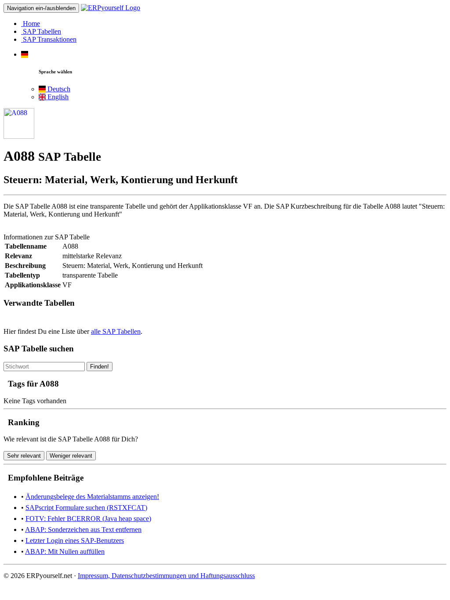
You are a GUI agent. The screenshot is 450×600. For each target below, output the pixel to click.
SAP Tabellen (41, 31)
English (57, 97)
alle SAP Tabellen (116, 331)
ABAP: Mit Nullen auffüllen (65, 551)
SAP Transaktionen (48, 39)
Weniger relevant (71, 455)
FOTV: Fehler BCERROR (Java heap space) (88, 518)
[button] (24, 54)
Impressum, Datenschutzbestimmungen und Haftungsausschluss (166, 575)
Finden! (99, 366)
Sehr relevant (24, 455)
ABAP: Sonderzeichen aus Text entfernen (83, 529)
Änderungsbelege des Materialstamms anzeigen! (92, 496)
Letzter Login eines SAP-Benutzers (74, 540)
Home (30, 23)
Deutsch (58, 89)
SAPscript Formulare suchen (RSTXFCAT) (86, 507)
